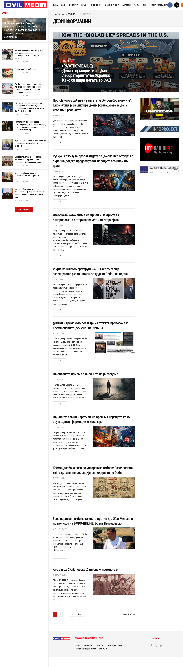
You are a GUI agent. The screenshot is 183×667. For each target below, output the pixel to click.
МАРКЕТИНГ (104, 649)
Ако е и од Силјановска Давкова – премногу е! (85, 570)
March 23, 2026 (59, 427)
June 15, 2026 (68, 86)
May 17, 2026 (58, 225)
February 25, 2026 (60, 529)
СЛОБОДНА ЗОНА (112, 5)
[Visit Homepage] (25, 5)
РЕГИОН (137, 5)
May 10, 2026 (58, 279)
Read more (61, 143)
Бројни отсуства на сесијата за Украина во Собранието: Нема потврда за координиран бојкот (28, 159)
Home (55, 14)
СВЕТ (145, 5)
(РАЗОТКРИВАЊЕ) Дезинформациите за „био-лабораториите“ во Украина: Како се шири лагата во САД (86, 73)
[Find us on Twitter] (176, 5)
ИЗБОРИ (84, 5)
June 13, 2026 (59, 171)
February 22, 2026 (60, 575)
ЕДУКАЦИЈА (68, 61)
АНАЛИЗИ (126, 5)
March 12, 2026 (59, 478)
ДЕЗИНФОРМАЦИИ (84, 14)
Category (62, 14)
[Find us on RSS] (161, 645)
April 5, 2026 (58, 380)
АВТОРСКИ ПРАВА (115, 646)
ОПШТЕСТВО (96, 5)
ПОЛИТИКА (73, 5)
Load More (24, 209)
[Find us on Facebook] (170, 5)
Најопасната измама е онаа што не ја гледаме (85, 374)
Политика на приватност (86, 649)
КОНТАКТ (100, 646)
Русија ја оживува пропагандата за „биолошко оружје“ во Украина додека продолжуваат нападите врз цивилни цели (93, 161)
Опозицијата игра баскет (25, 69)
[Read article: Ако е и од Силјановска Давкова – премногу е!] (114, 584)
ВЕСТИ (63, 5)
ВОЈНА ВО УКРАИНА (159, 5)
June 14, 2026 (59, 115)
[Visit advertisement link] (159, 109)
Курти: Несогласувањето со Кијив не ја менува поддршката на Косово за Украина (30, 143)
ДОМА (55, 5)
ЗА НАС (77, 646)
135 (72, 614)
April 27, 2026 (59, 333)
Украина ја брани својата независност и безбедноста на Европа (28, 175)
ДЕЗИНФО (71, 14)
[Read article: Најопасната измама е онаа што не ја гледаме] (114, 389)
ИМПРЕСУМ (88, 646)
